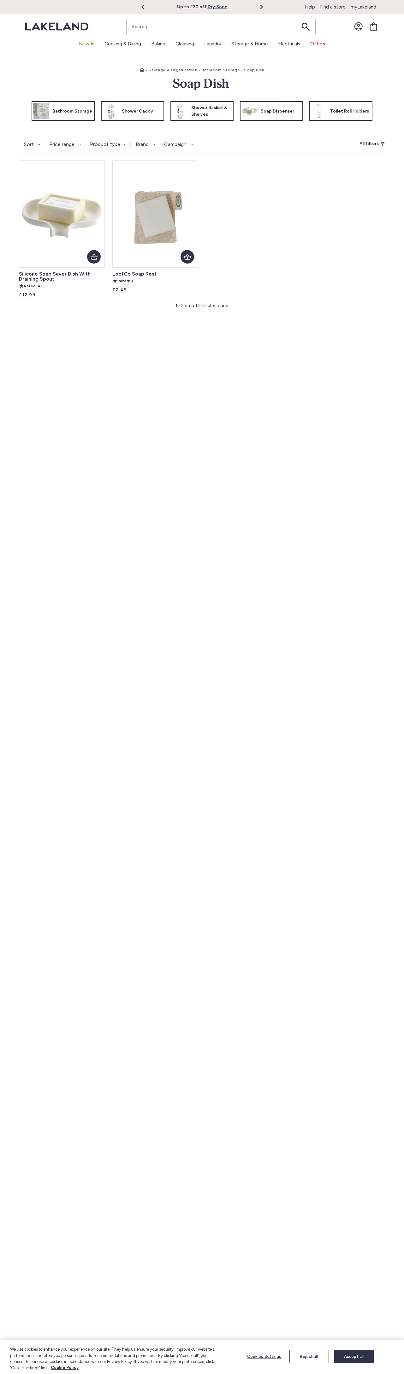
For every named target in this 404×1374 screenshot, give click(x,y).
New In (86, 44)
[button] (146, 7)
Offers (317, 44)
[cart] (374, 26)
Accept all (354, 1356)
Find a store (333, 7)
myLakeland (363, 7)
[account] (359, 26)
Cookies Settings (264, 1356)
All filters (369, 143)
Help (310, 7)
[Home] (142, 70)
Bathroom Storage (221, 70)
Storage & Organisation (173, 70)
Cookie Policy (65, 1367)
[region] (202, 1357)
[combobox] (221, 26)
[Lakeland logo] (56, 26)
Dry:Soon (217, 6)
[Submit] (307, 26)
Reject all (309, 1356)
